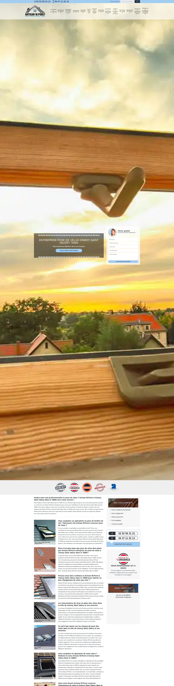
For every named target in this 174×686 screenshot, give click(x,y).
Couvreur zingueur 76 (83, 11)
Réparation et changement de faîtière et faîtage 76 (145, 11)
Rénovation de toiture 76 (61, 11)
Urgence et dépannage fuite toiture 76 (115, 11)
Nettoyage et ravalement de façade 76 (108, 11)
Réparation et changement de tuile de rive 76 (137, 11)
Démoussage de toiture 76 (129, 11)
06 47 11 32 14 (62, 1)
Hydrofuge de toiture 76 (101, 11)
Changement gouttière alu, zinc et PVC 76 (68, 11)
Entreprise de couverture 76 (53, 11)
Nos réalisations (69, 250)
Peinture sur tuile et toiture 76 (94, 11)
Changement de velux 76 (76, 11)
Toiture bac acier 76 (89, 11)
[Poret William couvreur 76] (35, 11)
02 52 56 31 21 (43, 1)
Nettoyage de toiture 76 (122, 11)
